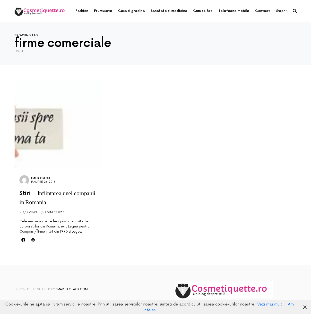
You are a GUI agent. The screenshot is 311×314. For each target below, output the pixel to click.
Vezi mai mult (269, 304)
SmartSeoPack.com (72, 289)
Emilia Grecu (40, 178)
